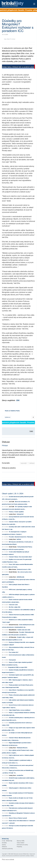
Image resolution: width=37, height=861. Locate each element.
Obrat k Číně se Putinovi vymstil (18, 818)
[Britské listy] (18, 67)
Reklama (4, 846)
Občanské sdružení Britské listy (21, 854)
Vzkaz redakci (20, 842)
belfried (19, 539)
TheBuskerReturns (22, 748)
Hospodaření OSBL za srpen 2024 (17, 667)
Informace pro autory (22, 844)
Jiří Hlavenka (12, 637)
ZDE (18, 400)
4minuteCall (20, 514)
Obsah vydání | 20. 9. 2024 (12, 493)
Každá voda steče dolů (23, 630)
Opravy (4, 844)
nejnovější (24, 463)
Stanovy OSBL (21, 840)
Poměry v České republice (16, 512)
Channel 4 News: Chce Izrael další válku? (20, 557)
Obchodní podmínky (7, 848)
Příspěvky (19, 846)
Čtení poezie (12, 660)
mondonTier (20, 775)
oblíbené (32, 463)
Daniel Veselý (12, 547)
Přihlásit (5, 445)
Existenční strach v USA (24, 569)
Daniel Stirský (13, 572)
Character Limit (13, 604)
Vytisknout (7, 417)
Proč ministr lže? (13, 652)
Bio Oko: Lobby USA (14, 607)
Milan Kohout (12, 569)
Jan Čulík (11, 501)
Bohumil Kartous (13, 624)
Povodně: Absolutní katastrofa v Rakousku (21, 537)
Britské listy (15, 4)
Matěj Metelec (13, 630)
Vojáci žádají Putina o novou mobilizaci (19, 710)
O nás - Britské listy (7, 840)
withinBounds (20, 577)
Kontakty (4, 842)
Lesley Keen (12, 514)
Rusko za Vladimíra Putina (12, 411)
